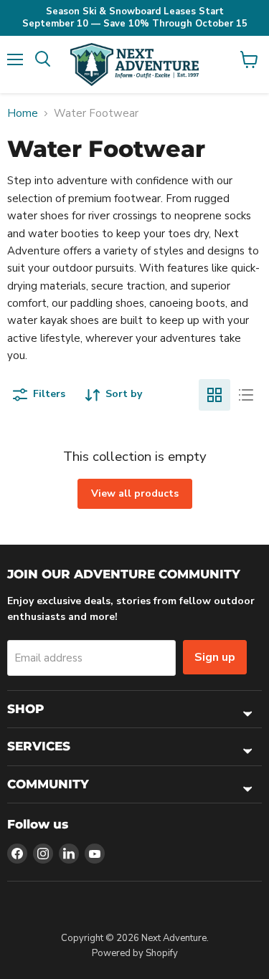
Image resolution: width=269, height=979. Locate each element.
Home (22, 114)
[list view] (246, 395)
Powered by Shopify (135, 953)
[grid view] (214, 395)
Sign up (214, 657)
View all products (135, 493)
